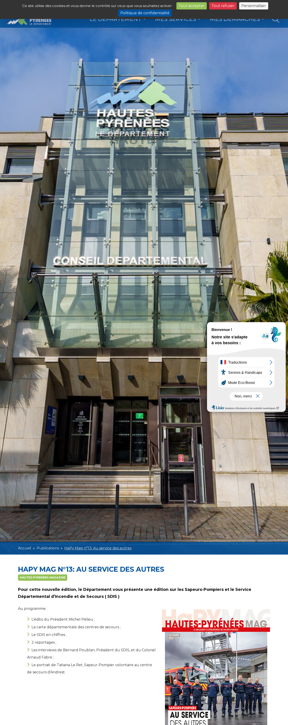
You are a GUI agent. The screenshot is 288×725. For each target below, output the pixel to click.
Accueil (24, 548)
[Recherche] (275, 19)
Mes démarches (235, 19)
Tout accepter (192, 6)
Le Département (116, 19)
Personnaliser (253, 6)
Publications (48, 548)
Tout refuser (223, 6)
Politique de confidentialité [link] (144, 13)
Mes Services (175, 19)
